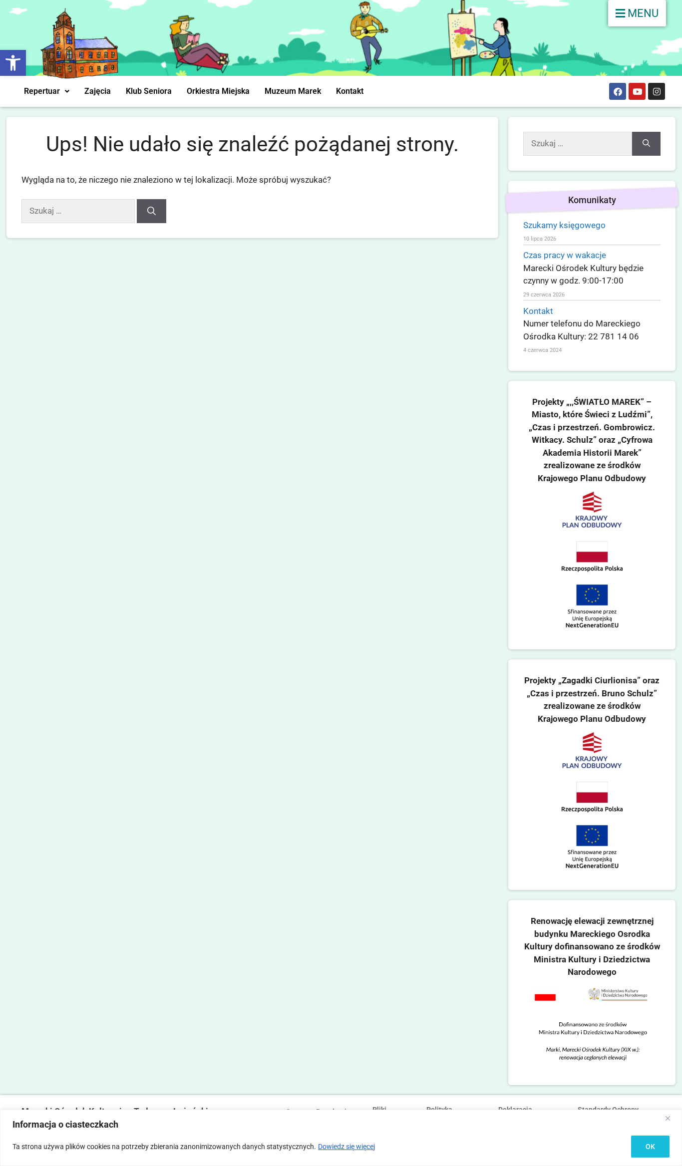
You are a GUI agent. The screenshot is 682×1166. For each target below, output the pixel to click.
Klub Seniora (149, 91)
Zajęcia (97, 91)
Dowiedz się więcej (346, 1147)
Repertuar (42, 91)
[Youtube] (637, 91)
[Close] (672, 1118)
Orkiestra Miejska (218, 91)
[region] (341, 1138)
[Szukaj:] (79, 211)
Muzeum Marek (293, 91)
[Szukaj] (151, 211)
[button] (13, 63)
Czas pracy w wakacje (564, 255)
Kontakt (349, 91)
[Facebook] (617, 91)
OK (650, 1147)
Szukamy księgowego (564, 225)
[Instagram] (656, 91)
